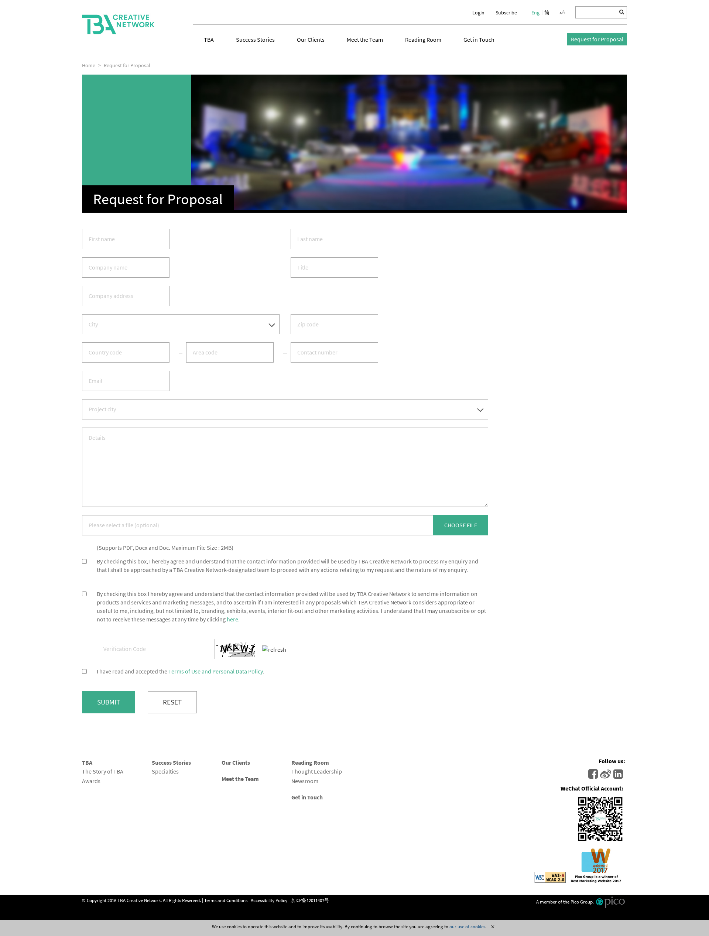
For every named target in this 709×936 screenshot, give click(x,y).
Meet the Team (365, 39)
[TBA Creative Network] (118, 24)
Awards (91, 781)
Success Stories (255, 39)
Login (478, 12)
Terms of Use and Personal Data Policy (215, 671)
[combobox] (181, 324)
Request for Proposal (597, 39)
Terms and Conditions (225, 900)
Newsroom (304, 781)
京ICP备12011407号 (310, 900)
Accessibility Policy (269, 900)
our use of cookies (467, 926)
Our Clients (311, 39)
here (232, 619)
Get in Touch (478, 39)
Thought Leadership (316, 771)
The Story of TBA (102, 771)
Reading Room (423, 39)
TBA (209, 39)
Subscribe (506, 12)
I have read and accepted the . (180, 671)
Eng (535, 12)
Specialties (165, 771)
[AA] (562, 12)
